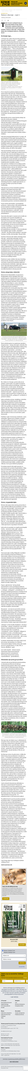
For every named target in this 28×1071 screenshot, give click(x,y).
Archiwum (11, 9)
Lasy (16, 1002)
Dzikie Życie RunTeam (6, 1014)
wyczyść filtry (22, 966)
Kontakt (2, 1007)
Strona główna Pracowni (6, 1002)
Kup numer (22, 944)
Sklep (2, 1017)
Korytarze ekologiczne (20, 1004)
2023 (14, 9)
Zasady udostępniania (20, 1012)
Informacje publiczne (5, 1005)
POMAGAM (5, 898)
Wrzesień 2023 (19, 9)
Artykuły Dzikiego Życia (9, 952)
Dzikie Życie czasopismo (6, 1012)
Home (7, 9)
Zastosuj (22, 962)
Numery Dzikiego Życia (9, 950)
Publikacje (3, 1016)
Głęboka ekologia (4, 1004)
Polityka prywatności (19, 1014)
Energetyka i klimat (19, 1005)
